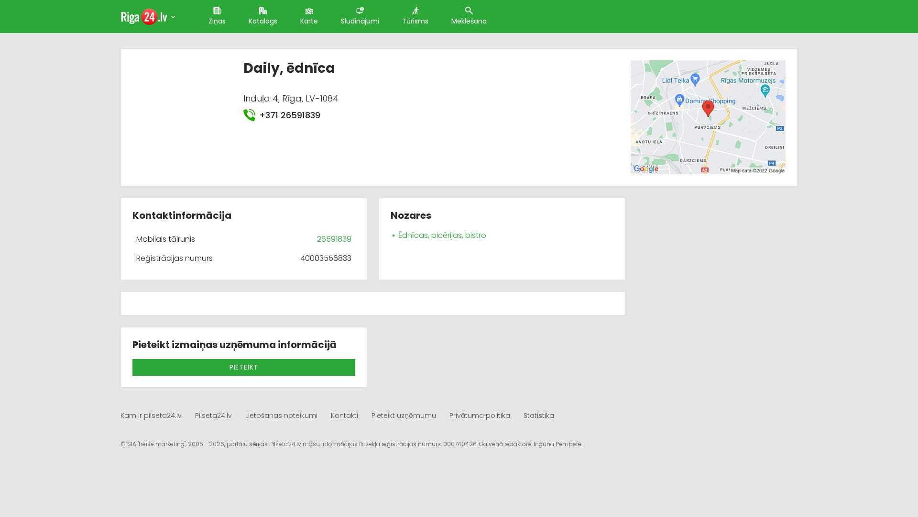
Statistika (539, 415)
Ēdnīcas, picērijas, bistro (442, 235)
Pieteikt (244, 367)
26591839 (334, 239)
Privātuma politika (479, 415)
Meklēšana (469, 21)
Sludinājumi (360, 21)
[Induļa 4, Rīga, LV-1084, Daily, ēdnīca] (708, 116)
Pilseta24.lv (213, 415)
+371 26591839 (289, 115)
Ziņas (217, 21)
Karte (309, 21)
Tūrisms (415, 21)
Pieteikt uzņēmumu (404, 415)
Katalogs (263, 21)
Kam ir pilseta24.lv (151, 415)
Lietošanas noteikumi (281, 415)
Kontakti (344, 415)
